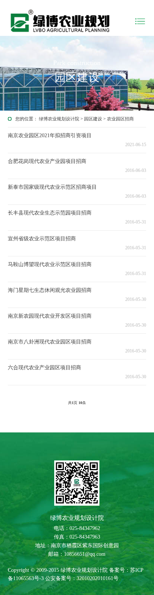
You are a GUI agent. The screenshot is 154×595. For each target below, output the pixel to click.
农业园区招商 (120, 118)
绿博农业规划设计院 (59, 118)
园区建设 (93, 118)
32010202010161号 (97, 578)
